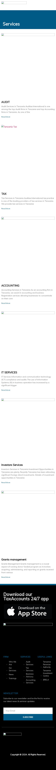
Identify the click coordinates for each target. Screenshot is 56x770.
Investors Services (12, 464)
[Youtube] (28, 761)
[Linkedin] (13, 761)
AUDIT (5, 102)
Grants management (13, 559)
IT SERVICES (9, 372)
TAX (4, 193)
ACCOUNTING (10, 285)
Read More (5, 117)
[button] (52, 5)
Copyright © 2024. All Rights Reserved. (28, 754)
